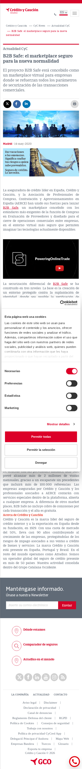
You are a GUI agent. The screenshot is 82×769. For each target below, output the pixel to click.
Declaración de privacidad (39, 707)
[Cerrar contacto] (64, 766)
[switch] (71, 383)
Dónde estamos (34, 630)
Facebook (28, 677)
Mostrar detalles (58, 424)
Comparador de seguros (40, 644)
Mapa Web (62, 738)
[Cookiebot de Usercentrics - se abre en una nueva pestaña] (60, 302)
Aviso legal (29, 702)
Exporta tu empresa (40, 749)
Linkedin (37, 677)
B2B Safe (10, 208)
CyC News (39, 25)
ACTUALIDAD (41, 694)
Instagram (54, 677)
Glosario (63, 743)
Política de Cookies (22, 723)
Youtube (45, 677)
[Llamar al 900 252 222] (55, 14)
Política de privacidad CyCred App (39, 733)
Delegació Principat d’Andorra (29, 738)
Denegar (41, 462)
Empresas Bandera (22, 743)
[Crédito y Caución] (21, 11)
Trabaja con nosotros (40, 728)
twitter (19, 677)
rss (62, 677)
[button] (41, 162)
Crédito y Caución (16, 25)
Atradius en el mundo (38, 659)
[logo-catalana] (41, 764)
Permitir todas (41, 436)
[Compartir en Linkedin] (26, 104)
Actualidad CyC (61, 25)
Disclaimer (50, 702)
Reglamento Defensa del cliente (32, 718)
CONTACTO (60, 694)
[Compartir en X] (7, 104)
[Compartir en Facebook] (17, 104)
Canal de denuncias (40, 712)
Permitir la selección (41, 449)
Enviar (67, 605)
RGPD (63, 718)
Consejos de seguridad (55, 723)
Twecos (46, 743)
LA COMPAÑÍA (20, 694)
